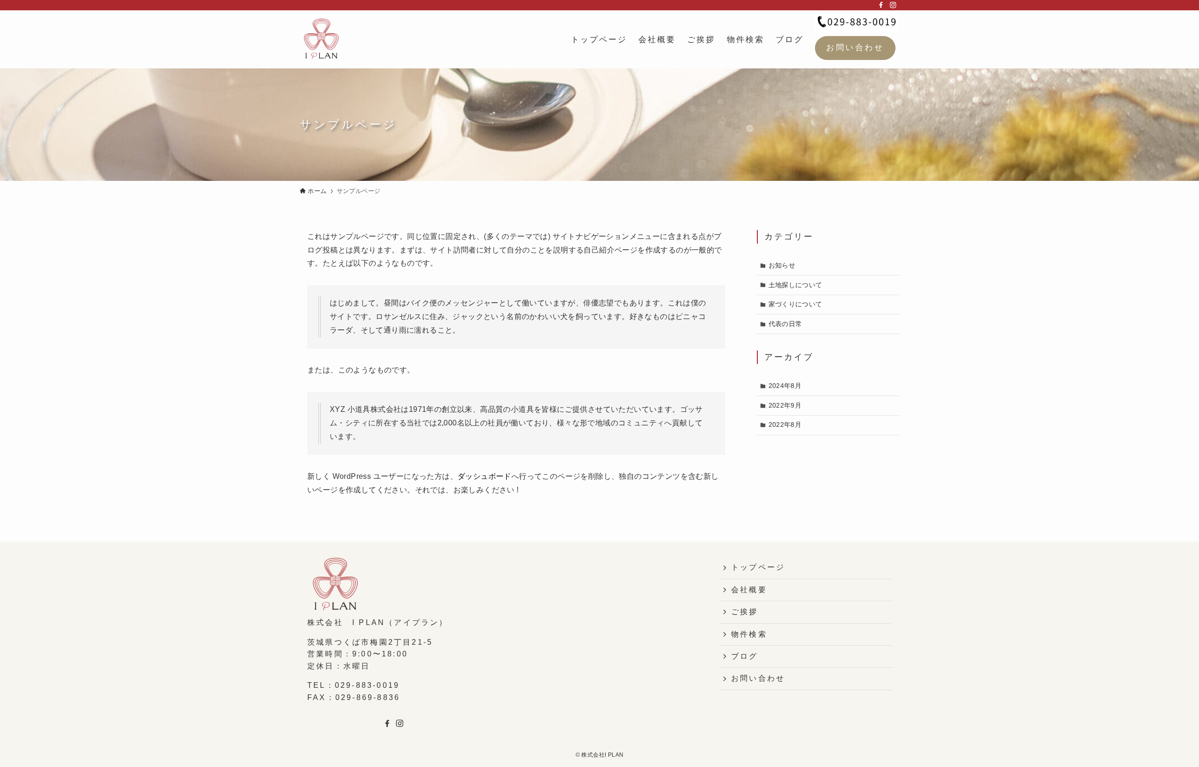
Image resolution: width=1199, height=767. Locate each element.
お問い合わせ (855, 47)
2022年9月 (785, 405)
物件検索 (749, 634)
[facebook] (881, 5)
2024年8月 (785, 385)
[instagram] (893, 5)
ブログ (744, 656)
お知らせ (782, 265)
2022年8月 (785, 424)
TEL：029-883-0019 (353, 685)
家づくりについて (795, 304)
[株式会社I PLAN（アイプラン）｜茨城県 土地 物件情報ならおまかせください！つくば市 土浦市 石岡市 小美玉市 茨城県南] (321, 39)
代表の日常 (785, 324)
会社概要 (749, 590)
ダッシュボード (484, 476)
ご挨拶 (744, 612)
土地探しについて (795, 285)
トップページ (758, 567)
